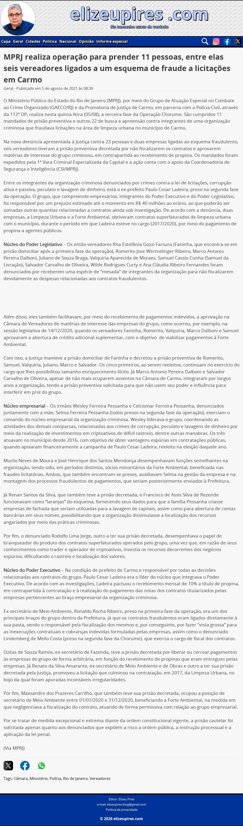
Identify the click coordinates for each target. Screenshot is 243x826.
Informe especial (112, 41)
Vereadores (100, 778)
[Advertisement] (121, 299)
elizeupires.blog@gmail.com (126, 804)
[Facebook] (227, 41)
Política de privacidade (121, 810)
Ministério (39, 778)
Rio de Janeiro (75, 778)
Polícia (55, 778)
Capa (6, 41)
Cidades (33, 41)
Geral (18, 41)
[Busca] (205, 41)
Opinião (86, 41)
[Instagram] (216, 41)
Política (50, 41)
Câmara (21, 778)
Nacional (67, 41)
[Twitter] (238, 41)
